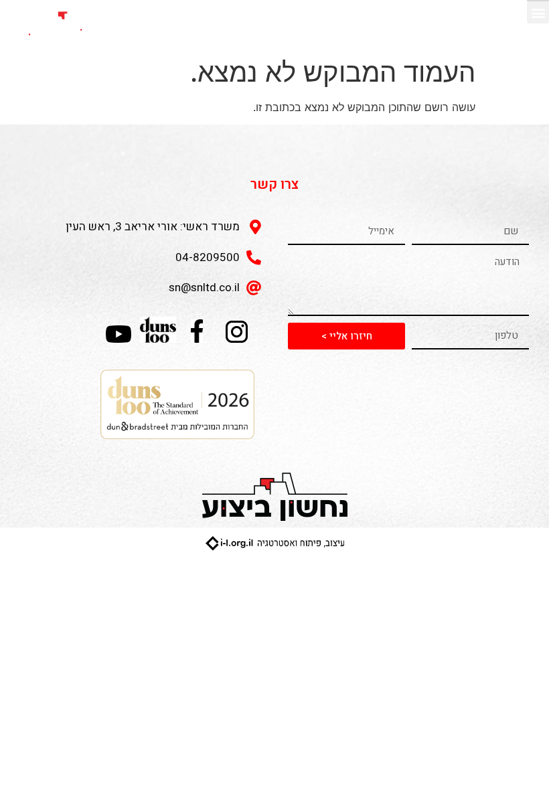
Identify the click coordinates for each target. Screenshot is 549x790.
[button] (538, 12)
